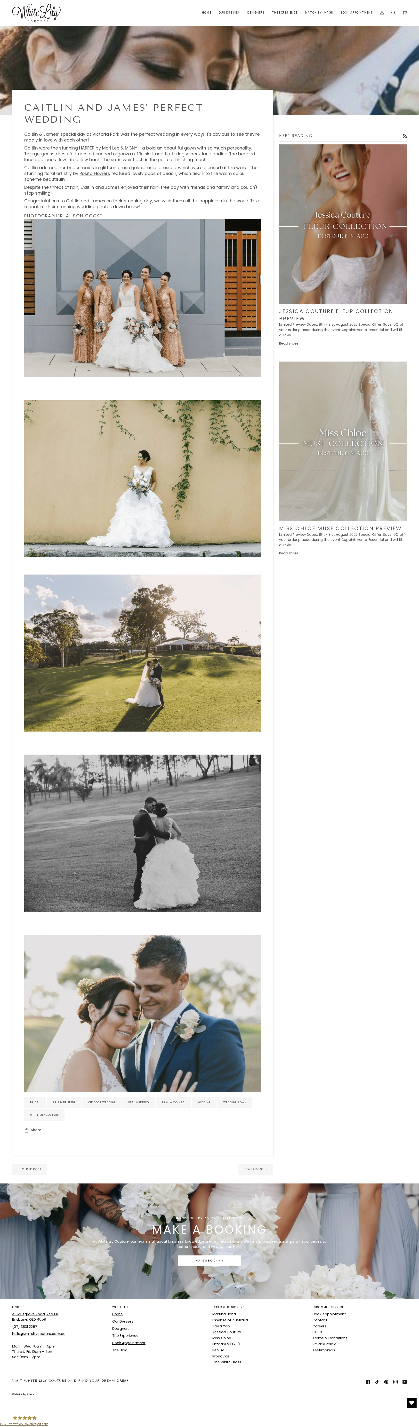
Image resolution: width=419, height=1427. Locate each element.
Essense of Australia (230, 1320)
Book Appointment (128, 1342)
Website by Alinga (23, 1394)
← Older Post (29, 1169)
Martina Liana (224, 1314)
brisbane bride (64, 1102)
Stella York (221, 1326)
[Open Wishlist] (412, 1403)
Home (117, 1314)
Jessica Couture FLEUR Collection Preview (336, 314)
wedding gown (234, 1102)
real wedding (138, 1102)
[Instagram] (395, 1382)
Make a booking (209, 1260)
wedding (204, 1102)
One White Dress (226, 1362)
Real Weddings (173, 1102)
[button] (229, 13)
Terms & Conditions (330, 1338)
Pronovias (221, 1356)
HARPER (86, 148)
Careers (319, 1326)
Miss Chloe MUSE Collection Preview (340, 528)
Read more (288, 343)
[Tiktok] (377, 1382)
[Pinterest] (386, 1382)
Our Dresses (122, 1321)
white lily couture (44, 1114)
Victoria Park (105, 134)
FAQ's (317, 1332)
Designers (120, 1328)
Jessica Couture (226, 1332)
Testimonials (324, 1350)
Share (36, 1129)
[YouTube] (405, 1382)
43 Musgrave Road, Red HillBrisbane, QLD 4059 (35, 1317)
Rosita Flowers (95, 173)
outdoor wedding (102, 1102)
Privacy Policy (324, 1344)
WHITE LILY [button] (120, 1307)
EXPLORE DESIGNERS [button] (228, 1307)
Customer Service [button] (328, 1307)
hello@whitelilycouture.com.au (38, 1333)
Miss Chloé (221, 1338)
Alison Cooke (84, 216)
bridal (35, 1102)
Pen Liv (218, 1350)
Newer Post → (255, 1169)
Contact (320, 1320)
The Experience (125, 1335)
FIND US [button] (18, 1307)
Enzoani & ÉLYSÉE (226, 1344)
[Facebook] (368, 1382)
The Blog (120, 1350)
